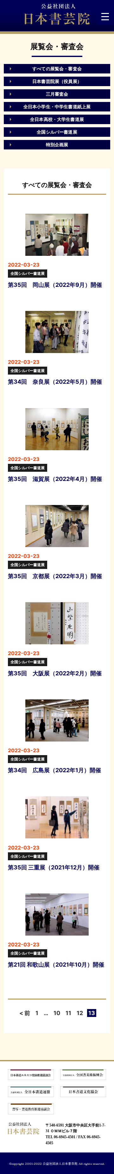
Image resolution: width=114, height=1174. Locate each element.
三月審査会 (57, 94)
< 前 (24, 1013)
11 (68, 1013)
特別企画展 (57, 144)
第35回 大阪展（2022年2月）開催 (55, 673)
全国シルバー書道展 (57, 132)
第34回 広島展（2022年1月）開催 (54, 770)
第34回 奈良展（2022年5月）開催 (55, 381)
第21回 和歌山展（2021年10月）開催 (56, 964)
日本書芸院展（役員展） (57, 81)
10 (57, 1013)
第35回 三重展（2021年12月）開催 (53, 867)
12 (80, 1013)
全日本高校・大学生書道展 (57, 119)
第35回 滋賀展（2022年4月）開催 (55, 479)
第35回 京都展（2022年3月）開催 (55, 576)
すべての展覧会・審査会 (57, 68)
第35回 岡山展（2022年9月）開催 (55, 284)
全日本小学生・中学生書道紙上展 (57, 106)
